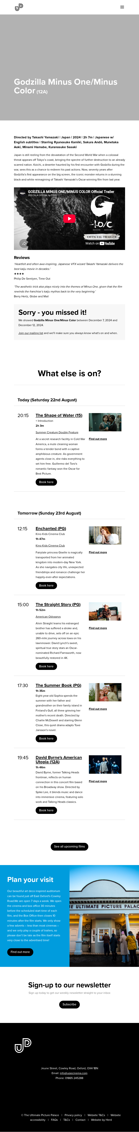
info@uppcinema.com (73, 1073)
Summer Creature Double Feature (57, 432)
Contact (80, 1120)
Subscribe (69, 1004)
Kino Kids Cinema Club (50, 545)
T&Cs (66, 1120)
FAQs (54, 1120)
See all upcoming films (69, 846)
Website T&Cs (96, 1115)
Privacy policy (73, 1115)
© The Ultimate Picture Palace (40, 1115)
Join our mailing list (30, 333)
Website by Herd (101, 1120)
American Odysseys (48, 617)
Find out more (98, 439)
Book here (46, 482)
